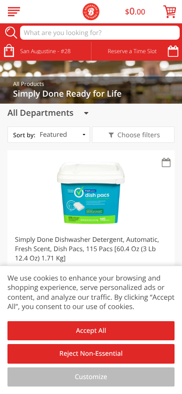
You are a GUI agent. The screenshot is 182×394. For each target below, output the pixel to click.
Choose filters (139, 135)
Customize (91, 377)
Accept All (91, 330)
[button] (91, 233)
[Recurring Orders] (166, 163)
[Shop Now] (14, 11)
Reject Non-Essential (90, 353)
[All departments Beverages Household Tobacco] (47, 113)
